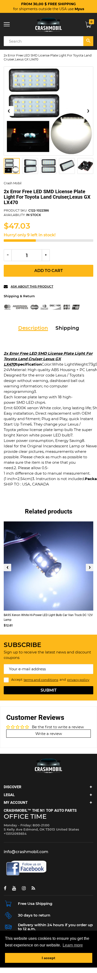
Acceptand (50, 680)
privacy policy (78, 680)
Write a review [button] (48, 733)
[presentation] (7, 567)
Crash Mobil (12, 183)
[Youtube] (14, 888)
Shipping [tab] (67, 328)
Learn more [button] (73, 945)
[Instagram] (24, 888)
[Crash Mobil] (48, 24)
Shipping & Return (19, 296)
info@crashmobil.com (26, 851)
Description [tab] (33, 328)
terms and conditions (41, 680)
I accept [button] (48, 958)
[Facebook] (5, 888)
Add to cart (48, 270)
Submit (49, 690)
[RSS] (33, 888)
